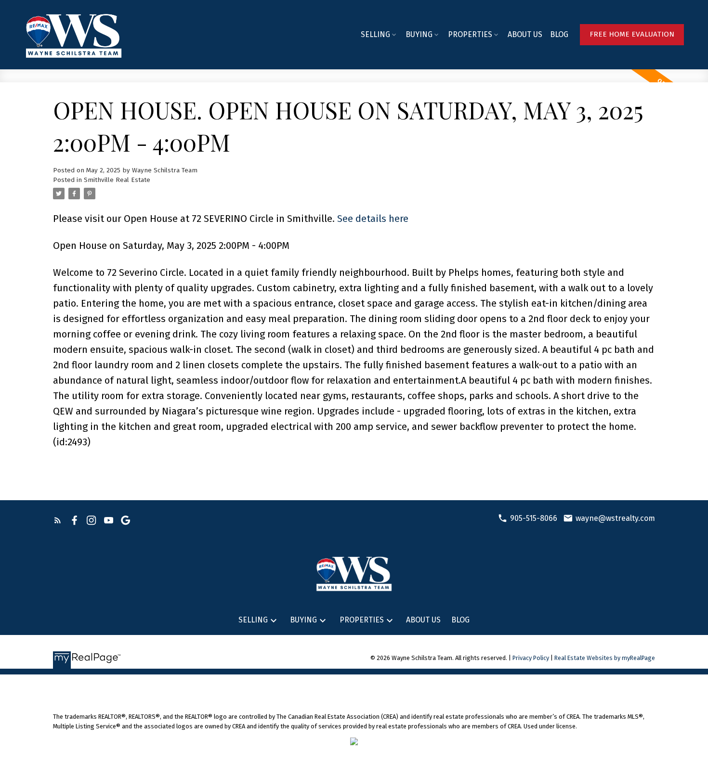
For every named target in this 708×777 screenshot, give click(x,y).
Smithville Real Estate (117, 180)
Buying (419, 34)
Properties (470, 34)
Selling (375, 34)
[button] (632, 34)
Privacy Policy (530, 657)
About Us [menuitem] (525, 34)
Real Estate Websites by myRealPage (604, 657)
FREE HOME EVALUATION (632, 34)
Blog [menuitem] (559, 34)
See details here (372, 218)
